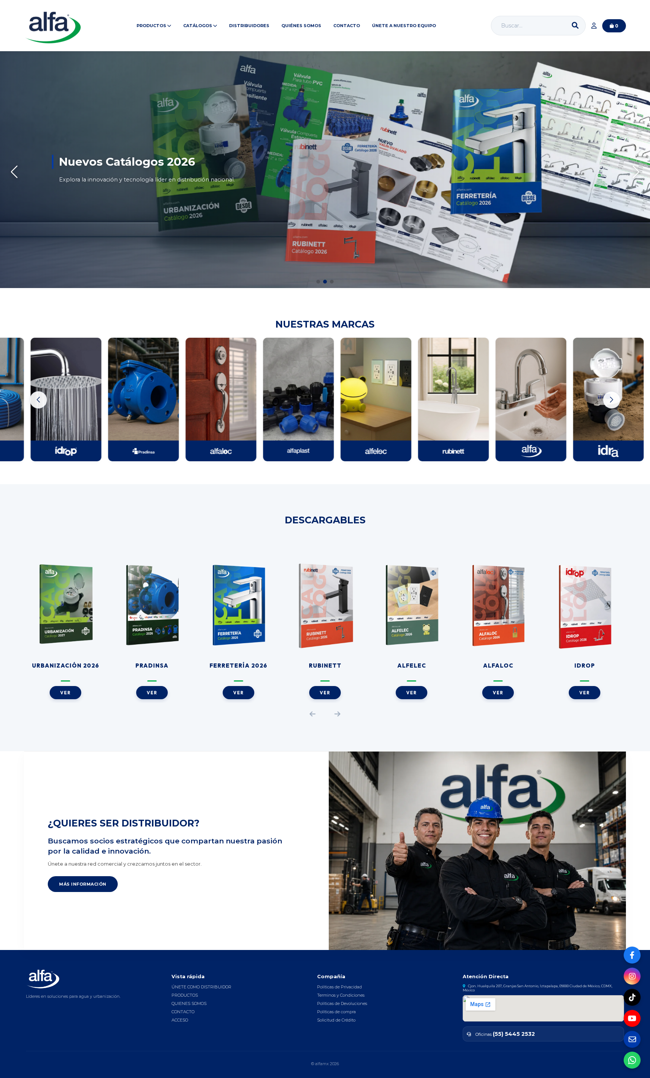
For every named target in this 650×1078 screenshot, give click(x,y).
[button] (318, 282)
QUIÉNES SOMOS (301, 25)
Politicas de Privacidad (339, 987)
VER (65, 692)
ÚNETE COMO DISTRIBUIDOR (201, 987)
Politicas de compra (336, 1011)
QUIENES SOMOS (189, 1003)
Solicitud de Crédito (336, 1020)
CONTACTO (346, 25)
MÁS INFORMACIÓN (82, 884)
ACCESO (180, 1020)
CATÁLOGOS (198, 25)
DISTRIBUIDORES (249, 25)
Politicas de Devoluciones (342, 1003)
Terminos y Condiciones (340, 995)
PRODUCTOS (185, 995)
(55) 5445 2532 (514, 1034)
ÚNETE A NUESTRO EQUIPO (404, 25)
